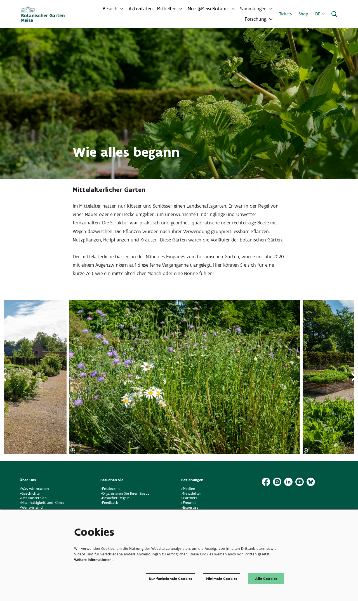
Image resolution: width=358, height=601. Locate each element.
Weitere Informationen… (94, 559)
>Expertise (190, 507)
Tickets (285, 14)
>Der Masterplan (33, 498)
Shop (303, 14)
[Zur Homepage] (43, 14)
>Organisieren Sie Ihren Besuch (126, 493)
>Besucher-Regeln (114, 498)
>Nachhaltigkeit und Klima (42, 502)
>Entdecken (110, 488)
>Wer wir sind (31, 507)
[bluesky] (311, 482)
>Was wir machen (34, 488)
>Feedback (109, 502)
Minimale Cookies (221, 578)
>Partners (189, 498)
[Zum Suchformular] (334, 14)
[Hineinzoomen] (72, 450)
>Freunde (189, 502)
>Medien (188, 488)
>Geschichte (30, 493)
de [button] (318, 13)
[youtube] (299, 482)
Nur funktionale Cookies (170, 578)
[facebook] (266, 482)
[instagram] (277, 482)
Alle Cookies (266, 578)
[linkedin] (288, 482)
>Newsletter (191, 493)
